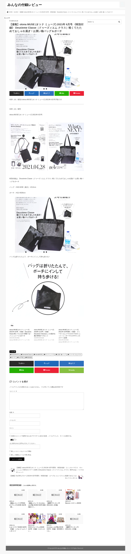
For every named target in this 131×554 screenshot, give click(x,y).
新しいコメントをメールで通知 (21, 451)
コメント (13, 391)
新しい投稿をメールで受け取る (21, 455)
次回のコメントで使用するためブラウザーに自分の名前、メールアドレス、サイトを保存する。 (42, 436)
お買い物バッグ (61, 354)
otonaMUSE (38, 354)
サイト (11, 428)
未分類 (13, 351)
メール (12, 420)
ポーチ (13, 357)
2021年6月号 (15, 354)
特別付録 (29, 357)
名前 (11, 412)
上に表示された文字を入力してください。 (23, 443)
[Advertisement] (104, 42)
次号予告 (21, 357)
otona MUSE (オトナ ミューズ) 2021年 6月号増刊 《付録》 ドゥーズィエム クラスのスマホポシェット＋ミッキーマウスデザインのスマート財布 (69, 334)
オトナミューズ (49, 354)
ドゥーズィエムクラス (75, 354)
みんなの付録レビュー (24, 5)
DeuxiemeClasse (27, 354)
